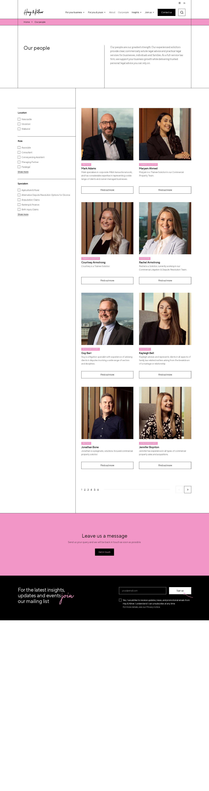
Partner (86, 164)
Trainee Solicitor (148, 164)
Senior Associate (90, 349)
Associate (145, 349)
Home (27, 22)
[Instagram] (180, 3)
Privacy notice (153, 607)
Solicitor (144, 258)
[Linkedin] (184, 3)
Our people (40, 22)
